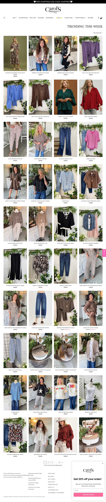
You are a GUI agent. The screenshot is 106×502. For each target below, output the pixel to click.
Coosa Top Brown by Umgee (40, 285)
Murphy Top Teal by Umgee (65, 116)
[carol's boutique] (53, 9)
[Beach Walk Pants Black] (40, 392)
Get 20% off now (88, 495)
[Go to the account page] (98, 17)
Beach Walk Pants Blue (15, 370)
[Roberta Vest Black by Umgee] (65, 53)
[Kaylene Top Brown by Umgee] (15, 435)
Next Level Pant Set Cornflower (15, 116)
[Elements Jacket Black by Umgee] (40, 181)
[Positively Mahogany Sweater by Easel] (65, 435)
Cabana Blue (65, 201)
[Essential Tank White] (91, 392)
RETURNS (51, 476)
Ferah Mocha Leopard (40, 158)
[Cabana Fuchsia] (91, 139)
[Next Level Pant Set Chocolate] (40, 97)
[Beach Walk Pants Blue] (15, 350)
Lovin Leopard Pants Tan (40, 243)
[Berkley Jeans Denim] (65, 266)
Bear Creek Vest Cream (40, 454)
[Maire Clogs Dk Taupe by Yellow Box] (40, 350)
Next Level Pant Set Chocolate (40, 116)
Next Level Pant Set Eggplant (90, 72)
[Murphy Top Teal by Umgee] (65, 97)
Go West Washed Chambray (91, 243)
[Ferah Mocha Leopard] (40, 139)
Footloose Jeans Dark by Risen (40, 327)
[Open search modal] (4, 17)
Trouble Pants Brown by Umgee (65, 327)
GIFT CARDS (51, 479)
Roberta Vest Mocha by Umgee (40, 72)
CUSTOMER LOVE (53, 490)
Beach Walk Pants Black (40, 412)
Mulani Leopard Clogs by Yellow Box (65, 370)
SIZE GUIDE (51, 482)
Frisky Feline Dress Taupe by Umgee (15, 201)
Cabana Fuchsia (90, 158)
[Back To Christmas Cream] (65, 392)
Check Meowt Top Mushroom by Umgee (15, 327)
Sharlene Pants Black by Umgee (15, 285)
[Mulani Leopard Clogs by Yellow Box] (65, 350)
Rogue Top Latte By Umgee (91, 327)
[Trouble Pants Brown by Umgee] (65, 308)
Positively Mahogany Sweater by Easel (66, 454)
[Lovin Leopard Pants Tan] (40, 223)
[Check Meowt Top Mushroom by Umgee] (15, 308)
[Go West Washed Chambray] (91, 223)
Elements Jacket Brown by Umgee (90, 201)
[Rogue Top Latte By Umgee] (91, 308)
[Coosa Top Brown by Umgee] (40, 266)
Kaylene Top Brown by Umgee (15, 454)
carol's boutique (15, 496)
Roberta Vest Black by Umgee (65, 72)
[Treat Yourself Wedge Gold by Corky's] (91, 435)
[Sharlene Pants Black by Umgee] (15, 266)
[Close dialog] (102, 463)
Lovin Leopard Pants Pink (15, 158)
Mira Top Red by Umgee (91, 116)
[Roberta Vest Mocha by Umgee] (40, 53)
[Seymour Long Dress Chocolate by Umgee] (15, 53)
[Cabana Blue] (65, 181)
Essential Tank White (91, 412)
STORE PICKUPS (52, 484)
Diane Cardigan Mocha (90, 370)
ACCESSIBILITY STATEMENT (56, 492)
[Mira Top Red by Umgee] (91, 97)
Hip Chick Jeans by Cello (65, 158)
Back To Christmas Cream (65, 412)
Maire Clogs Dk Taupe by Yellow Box (40, 370)
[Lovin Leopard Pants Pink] (15, 139)
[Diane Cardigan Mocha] (91, 350)
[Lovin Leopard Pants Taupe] (15, 223)
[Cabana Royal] (15, 392)
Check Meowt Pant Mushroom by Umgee (91, 285)
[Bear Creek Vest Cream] (40, 435)
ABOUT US (51, 487)
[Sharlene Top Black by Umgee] (65, 223)
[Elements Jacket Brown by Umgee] (91, 181)
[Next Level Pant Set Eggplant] (91, 53)
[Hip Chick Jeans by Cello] (65, 139)
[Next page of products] (63, 462)
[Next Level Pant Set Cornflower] (15, 97)
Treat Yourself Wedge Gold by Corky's (91, 454)
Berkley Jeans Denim (65, 285)
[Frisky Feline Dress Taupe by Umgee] (15, 181)
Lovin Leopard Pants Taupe (15, 243)
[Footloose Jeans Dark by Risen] (40, 308)
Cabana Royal (15, 412)
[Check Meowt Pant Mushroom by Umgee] (91, 266)
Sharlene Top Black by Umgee (65, 243)
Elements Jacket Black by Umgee (40, 201)
